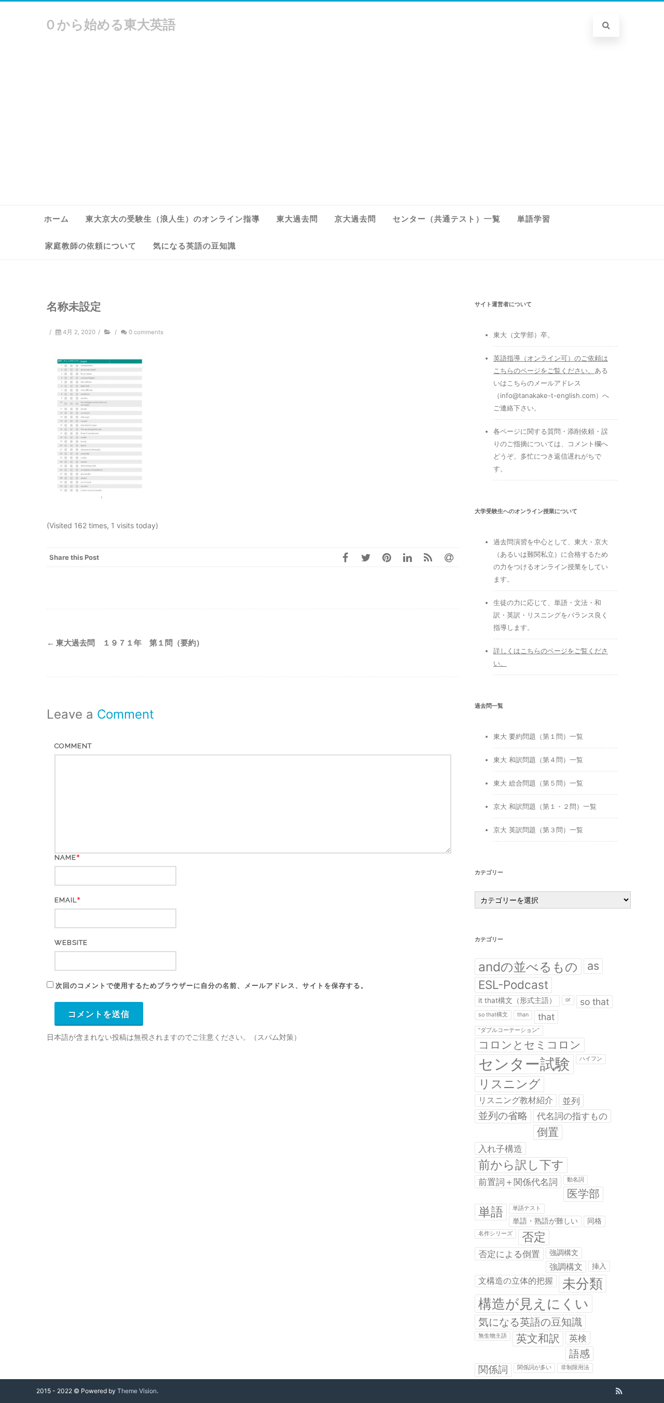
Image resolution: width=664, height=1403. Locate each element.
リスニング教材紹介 (515, 1100)
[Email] (448, 557)
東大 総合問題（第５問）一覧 (538, 783)
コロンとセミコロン (529, 1044)
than (523, 1014)
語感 (579, 1353)
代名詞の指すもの (572, 1115)
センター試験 (524, 1064)
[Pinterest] (386, 557)
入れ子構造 (500, 1148)
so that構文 (493, 1014)
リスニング (509, 1084)
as (593, 965)
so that (594, 1001)
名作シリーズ (495, 1233)
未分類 (582, 1283)
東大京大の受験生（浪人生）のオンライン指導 (173, 219)
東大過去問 (297, 219)
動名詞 (575, 1179)
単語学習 (533, 219)
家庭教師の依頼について (90, 246)
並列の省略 (503, 1116)
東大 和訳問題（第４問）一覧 (538, 759)
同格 (594, 1221)
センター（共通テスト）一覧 (447, 219)
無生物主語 (492, 1335)
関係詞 (493, 1370)
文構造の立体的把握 (515, 1281)
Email (65, 900)
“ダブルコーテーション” (509, 1030)
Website (71, 942)
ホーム (56, 219)
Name (65, 857)
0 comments (146, 332)
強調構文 (563, 1252)
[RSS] (428, 557)
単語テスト (527, 1208)
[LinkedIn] (407, 557)
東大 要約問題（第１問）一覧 (538, 736)
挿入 (599, 1266)
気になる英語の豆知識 (194, 246)
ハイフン (590, 1058)
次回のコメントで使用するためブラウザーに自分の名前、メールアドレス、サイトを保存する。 (212, 985)
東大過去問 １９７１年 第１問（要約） (125, 643)
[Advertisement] (332, 127)
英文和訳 (538, 1338)
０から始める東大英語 (110, 24)
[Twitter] (365, 557)
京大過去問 (355, 219)
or (568, 999)
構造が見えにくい (533, 1303)
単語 (490, 1211)
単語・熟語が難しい (545, 1221)
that (546, 1016)
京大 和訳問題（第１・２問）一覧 (545, 806)
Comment (73, 745)
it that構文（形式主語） (517, 1000)
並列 (571, 1100)
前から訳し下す (521, 1165)
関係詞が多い (534, 1367)
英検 (578, 1337)
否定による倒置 (509, 1253)
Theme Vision (137, 1391)
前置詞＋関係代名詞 (518, 1181)
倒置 (548, 1131)
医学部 (583, 1193)
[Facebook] (345, 557)
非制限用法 (575, 1367)
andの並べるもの (528, 966)
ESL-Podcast (513, 985)
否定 (534, 1237)
